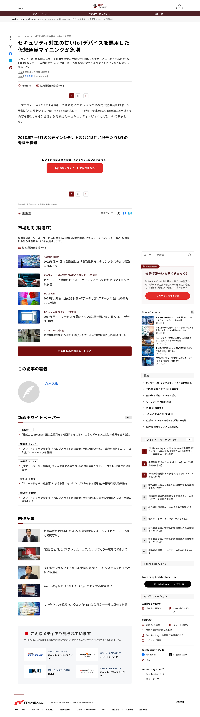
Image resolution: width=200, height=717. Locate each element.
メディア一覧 (19, 709)
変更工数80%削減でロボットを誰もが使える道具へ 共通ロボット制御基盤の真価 (174, 328)
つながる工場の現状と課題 (159, 414)
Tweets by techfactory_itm (159, 577)
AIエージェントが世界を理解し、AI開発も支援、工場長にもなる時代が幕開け (174, 339)
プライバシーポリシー (86, 709)
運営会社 (115, 709)
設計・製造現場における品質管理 (161, 426)
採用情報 (129, 709)
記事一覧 (159, 13)
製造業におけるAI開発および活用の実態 (165, 420)
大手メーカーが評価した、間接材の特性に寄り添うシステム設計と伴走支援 (174, 318)
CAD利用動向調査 (154, 407)
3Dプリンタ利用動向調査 (158, 401)
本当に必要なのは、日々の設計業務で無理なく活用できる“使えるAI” (174, 349)
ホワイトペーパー (41, 13)
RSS (104, 709)
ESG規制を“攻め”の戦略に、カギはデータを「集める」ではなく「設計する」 (174, 359)
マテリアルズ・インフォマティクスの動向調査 (168, 382)
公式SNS (35, 709)
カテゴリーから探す (98, 13)
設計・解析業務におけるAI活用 (160, 395)
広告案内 (49, 709)
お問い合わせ (65, 709)
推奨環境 (143, 709)
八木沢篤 (51, 383)
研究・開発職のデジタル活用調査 (161, 389)
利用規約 (180, 701)
